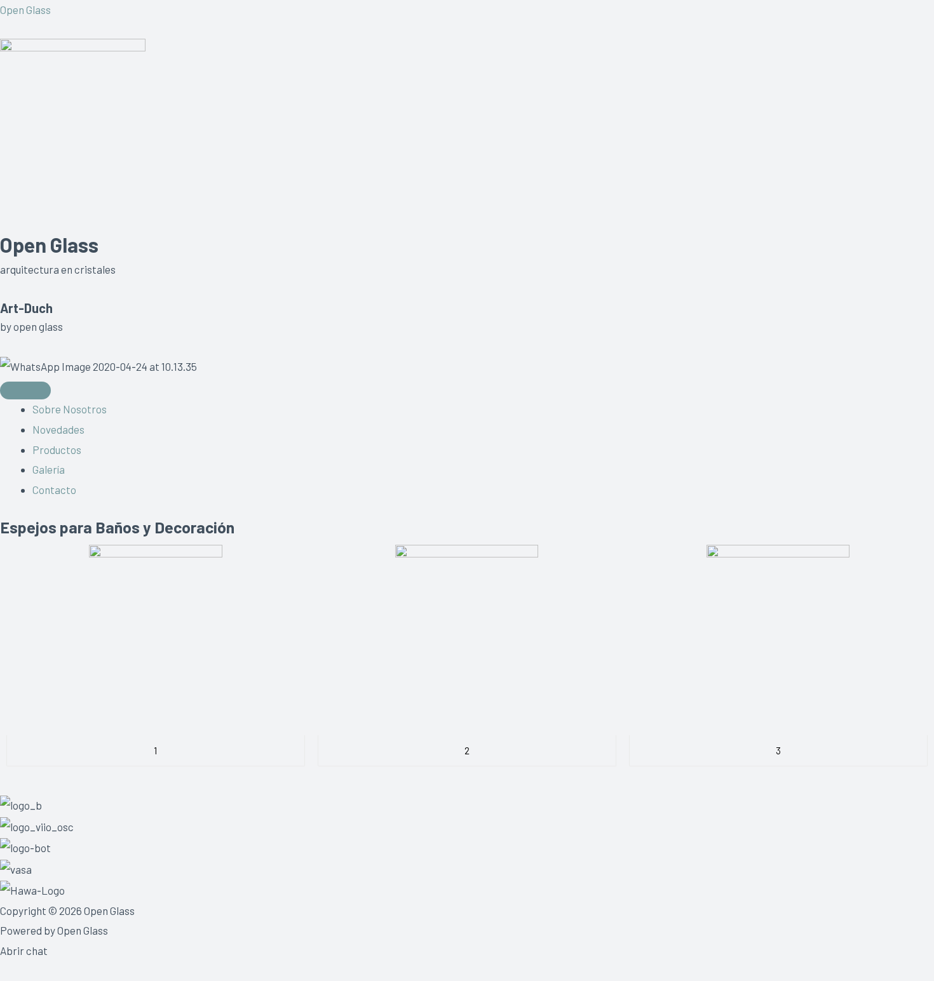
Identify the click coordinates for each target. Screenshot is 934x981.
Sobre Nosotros (69, 409)
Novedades (58, 429)
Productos (56, 449)
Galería (48, 469)
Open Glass (25, 9)
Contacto (54, 489)
